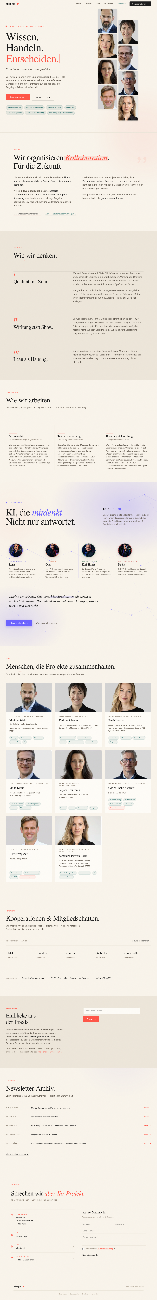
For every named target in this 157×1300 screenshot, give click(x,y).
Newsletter (108, 4)
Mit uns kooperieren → (141, 941)
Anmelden (91, 1019)
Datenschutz (74, 1294)
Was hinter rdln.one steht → (47, 623)
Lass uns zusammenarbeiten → (27, 214)
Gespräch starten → (140, 4)
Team (98, 4)
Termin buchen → (42, 97)
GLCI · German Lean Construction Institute (70, 978)
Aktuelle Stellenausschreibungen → (61, 214)
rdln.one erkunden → (19, 623)
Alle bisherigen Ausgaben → (50, 1052)
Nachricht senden (90, 1255)
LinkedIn (95, 1294)
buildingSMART (103, 978)
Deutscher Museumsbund (33, 978)
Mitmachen (121, 4)
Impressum (63, 1294)
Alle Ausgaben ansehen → (17, 1154)
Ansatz (78, 4)
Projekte (88, 4)
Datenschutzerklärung (105, 1248)
